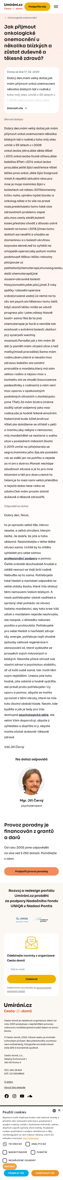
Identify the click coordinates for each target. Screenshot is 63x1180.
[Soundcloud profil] (29, 1096)
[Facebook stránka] (6, 1096)
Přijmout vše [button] (16, 1173)
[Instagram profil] (14, 1096)
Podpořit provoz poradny (31, 871)
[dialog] (31, 1143)
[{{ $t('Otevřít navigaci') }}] (56, 6)
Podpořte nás (37, 6)
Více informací (31, 1138)
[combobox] (54, 1110)
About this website (14, 1087)
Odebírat (31, 979)
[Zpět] (13, 6)
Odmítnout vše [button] (45, 1173)
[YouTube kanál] (22, 1096)
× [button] (59, 1110)
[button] (31, 1166)
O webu (8, 1082)
